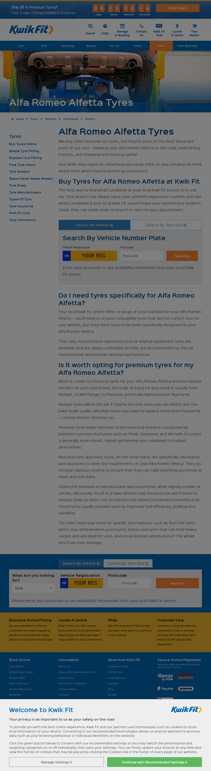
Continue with (153, 762)
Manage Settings (55, 762)
